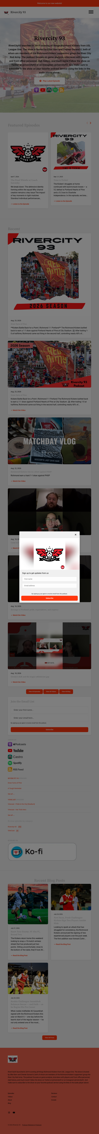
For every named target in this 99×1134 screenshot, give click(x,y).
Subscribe (49, 598)
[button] (75, 534)
